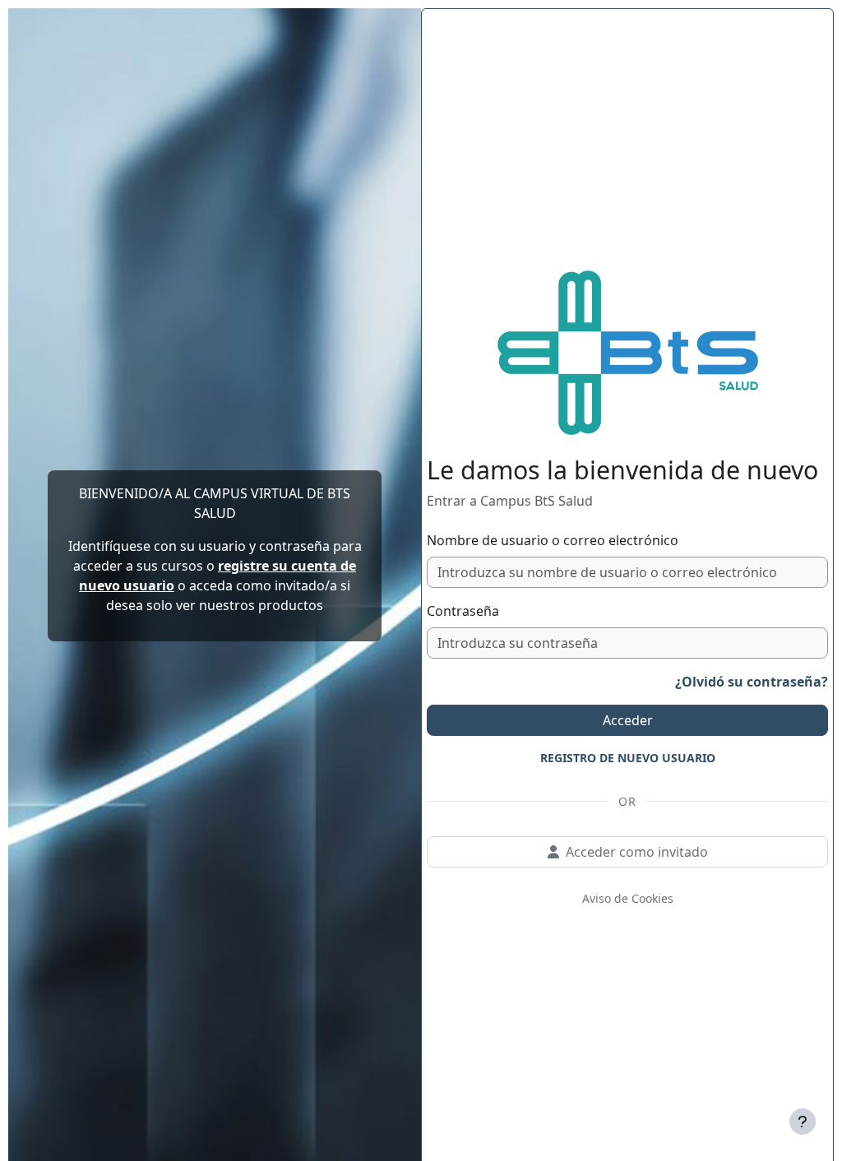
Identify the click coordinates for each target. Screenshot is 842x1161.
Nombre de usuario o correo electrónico (552, 540)
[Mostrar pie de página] (802, 1121)
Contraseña (463, 611)
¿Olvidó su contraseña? (751, 682)
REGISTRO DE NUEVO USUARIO (627, 758)
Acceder (628, 720)
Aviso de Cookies (627, 898)
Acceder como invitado (637, 852)
